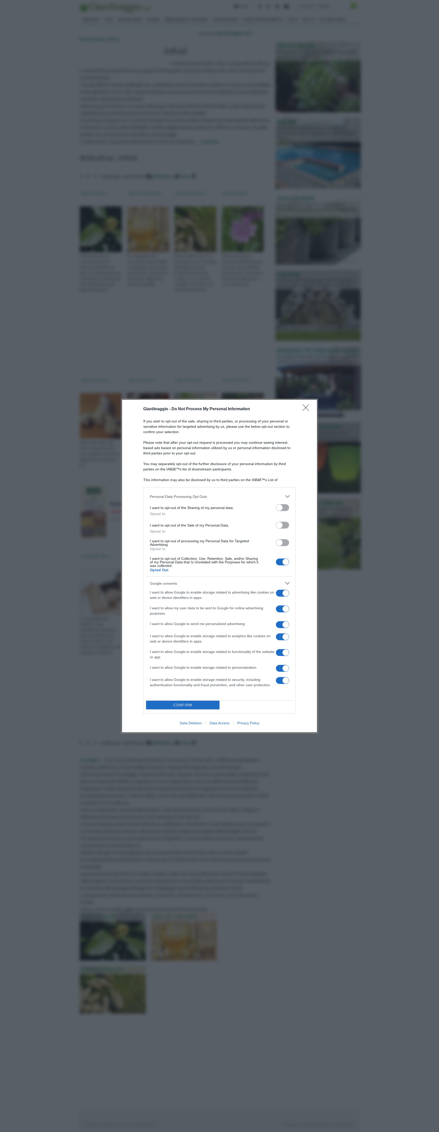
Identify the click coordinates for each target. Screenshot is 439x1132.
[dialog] (219, 566)
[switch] (282, 507)
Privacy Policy (248, 723)
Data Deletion (191, 723)
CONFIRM (183, 705)
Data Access (219, 723)
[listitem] (219, 496)
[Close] (307, 409)
